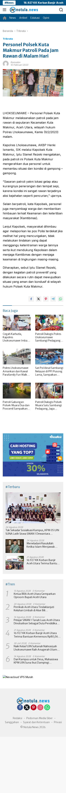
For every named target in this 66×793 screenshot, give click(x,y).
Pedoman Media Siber (39, 718)
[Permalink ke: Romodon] (6, 63)
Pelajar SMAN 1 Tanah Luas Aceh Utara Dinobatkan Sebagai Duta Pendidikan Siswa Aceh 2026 (37, 621)
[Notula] (23, 10)
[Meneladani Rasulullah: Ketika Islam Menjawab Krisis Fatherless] (15, 546)
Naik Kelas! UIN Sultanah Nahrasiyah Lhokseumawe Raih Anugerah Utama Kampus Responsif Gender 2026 (36, 648)
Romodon (15, 62)
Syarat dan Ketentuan (36, 722)
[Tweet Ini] (38, 299)
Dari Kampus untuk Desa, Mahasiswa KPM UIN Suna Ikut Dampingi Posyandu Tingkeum (36, 661)
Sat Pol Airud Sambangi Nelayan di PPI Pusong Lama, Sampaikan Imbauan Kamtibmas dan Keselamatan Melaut (49, 371)
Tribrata (8, 38)
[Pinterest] (33, 707)
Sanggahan (12, 722)
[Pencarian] (61, 10)
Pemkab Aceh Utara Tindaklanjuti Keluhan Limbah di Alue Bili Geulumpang (34, 608)
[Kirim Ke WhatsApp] (60, 299)
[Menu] (5, 10)
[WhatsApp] (47, 707)
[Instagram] (40, 707)
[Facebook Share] (31, 299)
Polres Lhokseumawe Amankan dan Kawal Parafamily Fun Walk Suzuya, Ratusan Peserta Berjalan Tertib (16, 371)
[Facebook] (20, 707)
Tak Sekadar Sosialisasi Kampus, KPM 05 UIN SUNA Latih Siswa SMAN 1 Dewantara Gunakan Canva (32, 532)
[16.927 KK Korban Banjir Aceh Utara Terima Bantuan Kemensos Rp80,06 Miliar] (15, 563)
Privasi (58, 722)
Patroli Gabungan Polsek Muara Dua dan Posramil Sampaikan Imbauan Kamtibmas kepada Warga (16, 405)
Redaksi (17, 718)
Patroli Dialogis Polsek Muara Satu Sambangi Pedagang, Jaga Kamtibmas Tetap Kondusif (48, 405)
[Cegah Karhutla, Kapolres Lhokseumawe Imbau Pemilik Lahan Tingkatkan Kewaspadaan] (17, 322)
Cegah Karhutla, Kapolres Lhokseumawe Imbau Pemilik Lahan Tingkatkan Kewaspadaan (16, 337)
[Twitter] (27, 707)
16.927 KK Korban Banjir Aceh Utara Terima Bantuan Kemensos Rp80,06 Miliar (43, 561)
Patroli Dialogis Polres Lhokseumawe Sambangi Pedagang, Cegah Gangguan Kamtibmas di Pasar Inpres (48, 337)
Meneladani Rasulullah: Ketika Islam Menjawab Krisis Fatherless (41, 545)
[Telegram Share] (53, 299)
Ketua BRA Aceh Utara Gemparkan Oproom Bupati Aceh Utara (35, 595)
